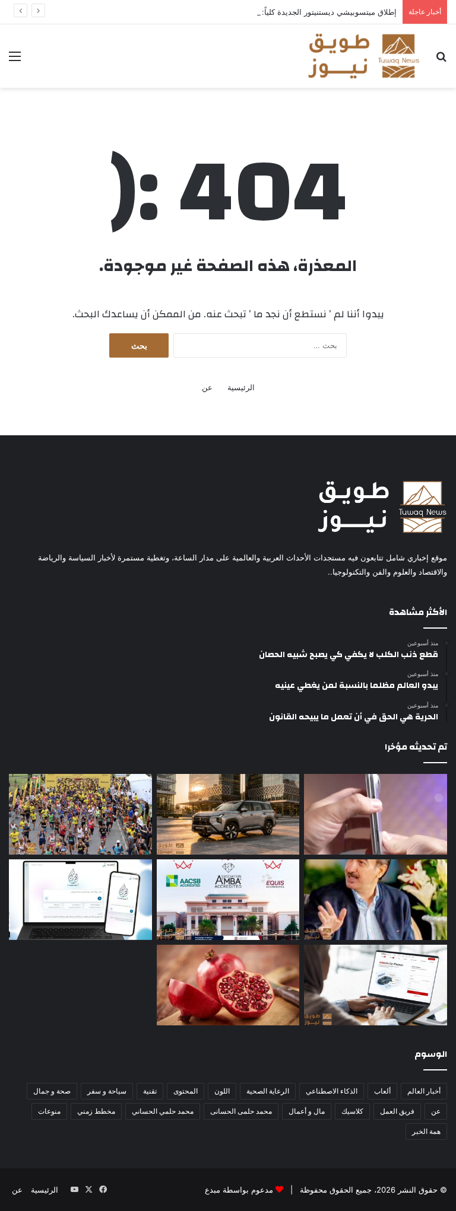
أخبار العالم (424, 1090)
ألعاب (382, 1090)
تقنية (150, 1090)
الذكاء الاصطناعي (331, 1090)
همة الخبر (426, 1131)
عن (207, 387)
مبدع (212, 1189)
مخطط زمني (96, 1111)
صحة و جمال (52, 1090)
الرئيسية (241, 387)
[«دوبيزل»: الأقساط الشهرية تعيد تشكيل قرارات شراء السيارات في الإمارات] (375, 985)
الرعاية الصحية (267, 1090)
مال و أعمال (307, 1111)
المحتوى (185, 1090)
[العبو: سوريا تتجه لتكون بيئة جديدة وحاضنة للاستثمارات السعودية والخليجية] (375, 899)
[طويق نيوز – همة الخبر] (363, 56)
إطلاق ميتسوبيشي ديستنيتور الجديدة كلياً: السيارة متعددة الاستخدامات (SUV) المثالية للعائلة (246, 12)
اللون (222, 1090)
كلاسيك (352, 1111)
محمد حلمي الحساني (163, 1111)
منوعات (49, 1111)
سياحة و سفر (106, 1090)
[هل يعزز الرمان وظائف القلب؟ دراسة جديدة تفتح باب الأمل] (228, 985)
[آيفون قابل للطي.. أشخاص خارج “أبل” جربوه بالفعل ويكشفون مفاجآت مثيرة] (375, 814)
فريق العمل (397, 1111)
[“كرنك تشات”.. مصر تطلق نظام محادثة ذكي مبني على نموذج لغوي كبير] (80, 899)
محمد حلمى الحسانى (241, 1111)
